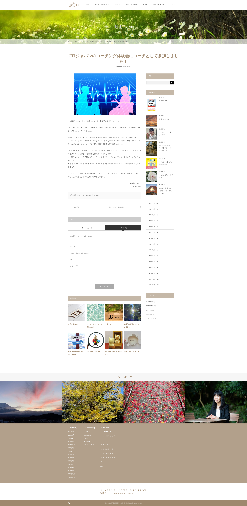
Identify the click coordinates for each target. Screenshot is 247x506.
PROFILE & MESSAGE (102, 4)
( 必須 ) (73, 246)
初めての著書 (163, 100)
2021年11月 (154, 285)
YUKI (78, 195)
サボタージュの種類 (94, 351)
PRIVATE (149, 310)
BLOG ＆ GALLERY (159, 4)
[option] (31, 402)
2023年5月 (153, 244)
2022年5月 (153, 255)
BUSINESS (149, 302)
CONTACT (173, 4)
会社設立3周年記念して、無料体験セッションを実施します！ (166, 148)
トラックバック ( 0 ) (86, 228)
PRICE (145, 4)
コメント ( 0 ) (123, 228)
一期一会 (108, 324)
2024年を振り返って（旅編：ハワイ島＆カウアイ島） (166, 190)
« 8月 (101, 466)
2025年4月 (153, 215)
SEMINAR (149, 314)
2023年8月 (153, 232)
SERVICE (117, 4)
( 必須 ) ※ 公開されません (79, 253)
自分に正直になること (131, 351)
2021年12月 (154, 279)
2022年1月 (153, 273)
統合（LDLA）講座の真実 (116, 207)
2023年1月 (153, 250)
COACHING (127, 66)
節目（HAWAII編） (165, 119)
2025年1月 (153, 220)
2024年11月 (153, 226)
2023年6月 (153, 238)
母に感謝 (76, 207)
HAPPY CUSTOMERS (131, 4)
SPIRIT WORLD (151, 318)
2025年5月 (153, 209)
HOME (87, 4)
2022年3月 (153, 261)
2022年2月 (153, 267)
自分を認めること (74, 324)
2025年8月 (153, 203)
